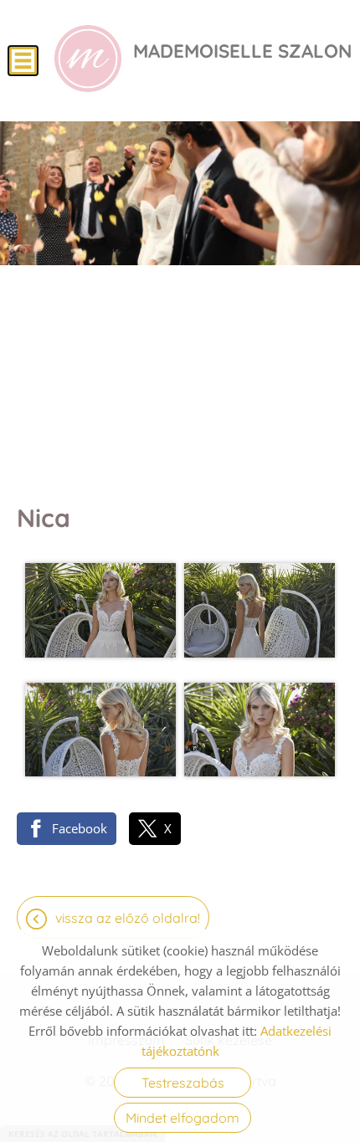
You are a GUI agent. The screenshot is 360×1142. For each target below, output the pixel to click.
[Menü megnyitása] (23, 60)
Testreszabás (182, 1082)
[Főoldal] (87, 58)
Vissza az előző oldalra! (127, 917)
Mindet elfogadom (182, 1117)
